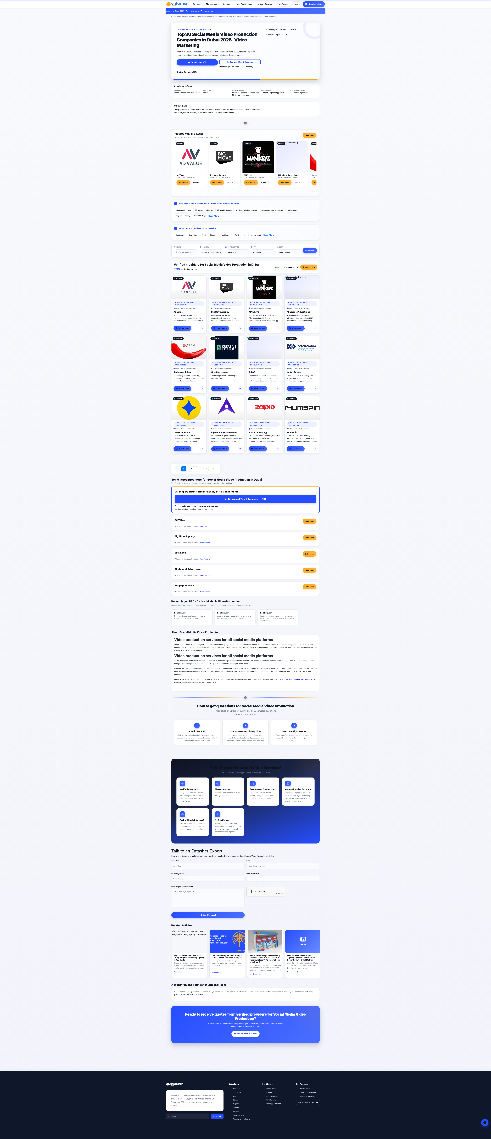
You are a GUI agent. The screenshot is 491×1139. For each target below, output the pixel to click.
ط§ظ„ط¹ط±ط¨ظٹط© (306, 1102)
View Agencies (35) (188, 72)
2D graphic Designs (183, 210)
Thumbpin (292, 432)
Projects (236, 1104)
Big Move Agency (218, 175)
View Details (184, 328)
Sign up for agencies (308, 1092)
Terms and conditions (241, 1119)
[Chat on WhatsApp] (484, 1122)
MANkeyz (248, 175)
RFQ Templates (272, 1100)
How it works (271, 1088)
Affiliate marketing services (246, 210)
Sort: (278, 267)
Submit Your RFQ (198, 62)
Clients (235, 1100)
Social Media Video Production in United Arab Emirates (222, 17)
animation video (293, 210)
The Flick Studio (182, 432)
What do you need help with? (182, 887)
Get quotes (309, 135)
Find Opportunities (263, 4)
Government (256, 235)
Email (248, 861)
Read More (213, 216)
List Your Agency (244, 4)
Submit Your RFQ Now (247, 1034)
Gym (245, 235)
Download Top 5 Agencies (241, 62)
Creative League (219, 372)
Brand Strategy (200, 216)
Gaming (236, 1111)
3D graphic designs (224, 210)
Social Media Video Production (189, 17)
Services (196, 4)
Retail (237, 235)
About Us (236, 1088)
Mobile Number (252, 874)
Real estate (193, 235)
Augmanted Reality (183, 216)
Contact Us (237, 1092)
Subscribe (217, 1116)
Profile (196, 182)
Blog (234, 1096)
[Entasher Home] (177, 4)
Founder (236, 1108)
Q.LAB (252, 372)
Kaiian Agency (294, 372)
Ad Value (180, 175)
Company (227, 4)
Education (213, 235)
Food (204, 235)
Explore (269, 1092)
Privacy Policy (238, 1115)
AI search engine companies (272, 210)
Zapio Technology (258, 432)
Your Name (175, 861)
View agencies (258, 11)
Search (311, 250)
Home (173, 17)
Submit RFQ (310, 267)
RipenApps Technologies (224, 432)
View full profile (206, 526)
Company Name (177, 874)
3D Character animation (204, 210)
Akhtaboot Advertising (288, 175)
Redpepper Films (182, 372)
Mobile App (226, 235)
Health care (180, 235)
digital (213, 679)
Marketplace (211, 4)
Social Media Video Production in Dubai (260, 17)
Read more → (179, 972)
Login (297, 4)
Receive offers (272, 1096)
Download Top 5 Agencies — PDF (247, 499)
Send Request (209, 915)
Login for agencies (307, 1096)
